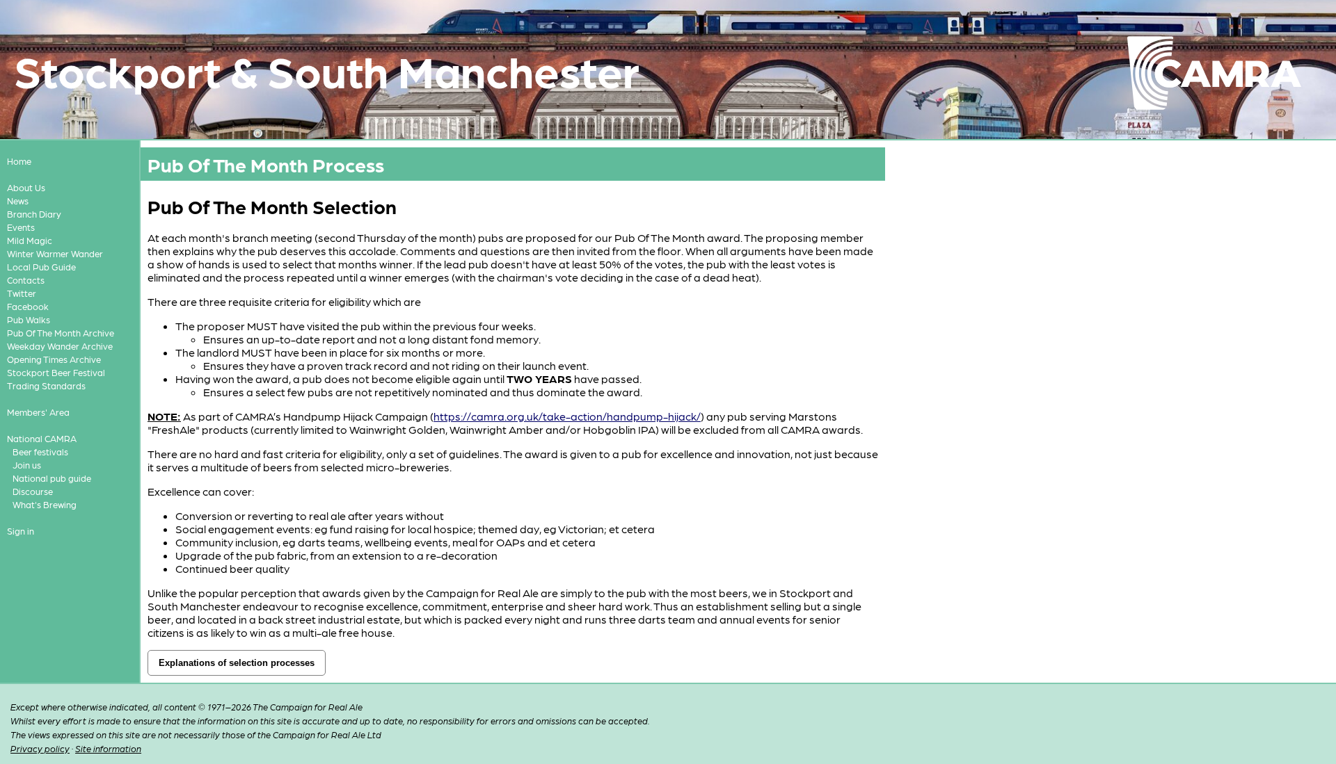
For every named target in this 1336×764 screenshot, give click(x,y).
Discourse (33, 491)
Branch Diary (34, 214)
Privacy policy (40, 748)
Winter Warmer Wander (55, 253)
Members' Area (38, 412)
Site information (108, 748)
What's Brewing (45, 504)
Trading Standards (46, 385)
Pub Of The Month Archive (60, 332)
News (18, 200)
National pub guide (52, 478)
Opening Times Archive (54, 359)
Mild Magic (29, 240)
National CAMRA (42, 438)
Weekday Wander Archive (60, 346)
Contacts (26, 280)
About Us (26, 187)
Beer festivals (40, 451)
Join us (27, 465)
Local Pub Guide (41, 266)
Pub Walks (28, 319)
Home (19, 161)
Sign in (20, 531)
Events (21, 227)
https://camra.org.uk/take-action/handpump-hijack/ (567, 416)
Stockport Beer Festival (56, 372)
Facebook (28, 306)
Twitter (21, 293)
